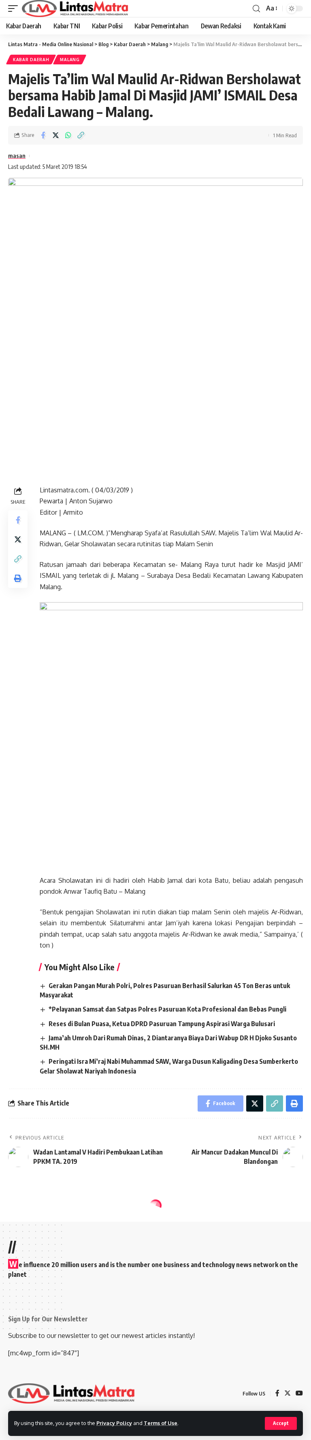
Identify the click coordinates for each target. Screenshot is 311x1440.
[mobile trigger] (15, 8)
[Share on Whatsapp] (68, 135)
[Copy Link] (80, 135)
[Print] (18, 578)
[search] (256, 8)
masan (17, 155)
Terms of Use (160, 1423)
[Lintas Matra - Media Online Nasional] (75, 8)
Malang (69, 59)
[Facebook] (277, 1394)
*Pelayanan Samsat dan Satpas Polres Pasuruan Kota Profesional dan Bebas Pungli (167, 1009)
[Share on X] (55, 135)
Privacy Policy (114, 1423)
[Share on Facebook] (43, 135)
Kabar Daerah (31, 59)
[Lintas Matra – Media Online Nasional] (71, 1393)
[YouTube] (299, 1394)
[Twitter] (287, 1394)
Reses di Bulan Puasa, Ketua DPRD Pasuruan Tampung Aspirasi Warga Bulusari (162, 1024)
